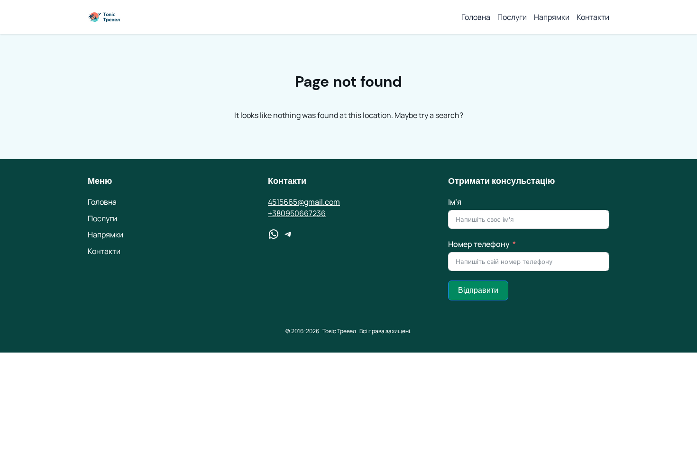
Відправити (478, 290)
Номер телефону (479, 244)
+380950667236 (297, 213)
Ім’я (454, 202)
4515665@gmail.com (304, 202)
